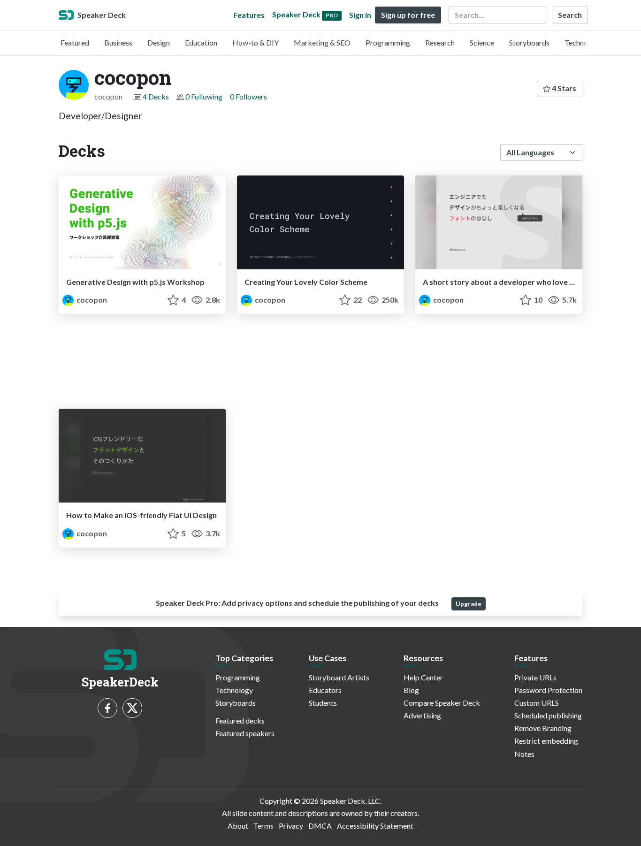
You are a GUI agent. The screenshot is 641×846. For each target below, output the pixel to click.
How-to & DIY (255, 42)
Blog (411, 690)
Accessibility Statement (375, 825)
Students (323, 702)
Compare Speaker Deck (442, 702)
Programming (388, 42)
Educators (325, 690)
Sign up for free (408, 14)
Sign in (360, 14)
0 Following (203, 96)
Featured (75, 42)
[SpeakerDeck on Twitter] (132, 708)
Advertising (422, 715)
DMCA (320, 825)
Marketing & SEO (322, 42)
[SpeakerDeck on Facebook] (107, 708)
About (238, 825)
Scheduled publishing (548, 715)
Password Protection (548, 690)
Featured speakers (245, 733)
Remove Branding (543, 728)
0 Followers (248, 96)
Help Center (423, 677)
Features (249, 14)
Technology (583, 42)
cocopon (91, 299)
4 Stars (563, 88)
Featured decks (240, 720)
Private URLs (535, 677)
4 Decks (156, 96)
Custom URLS (536, 702)
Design (158, 42)
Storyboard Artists (339, 677)
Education (201, 42)
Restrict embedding (546, 740)
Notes (524, 753)
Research (440, 42)
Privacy (291, 825)
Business (118, 42)
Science (482, 42)
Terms (263, 825)
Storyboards (529, 42)
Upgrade (468, 604)
